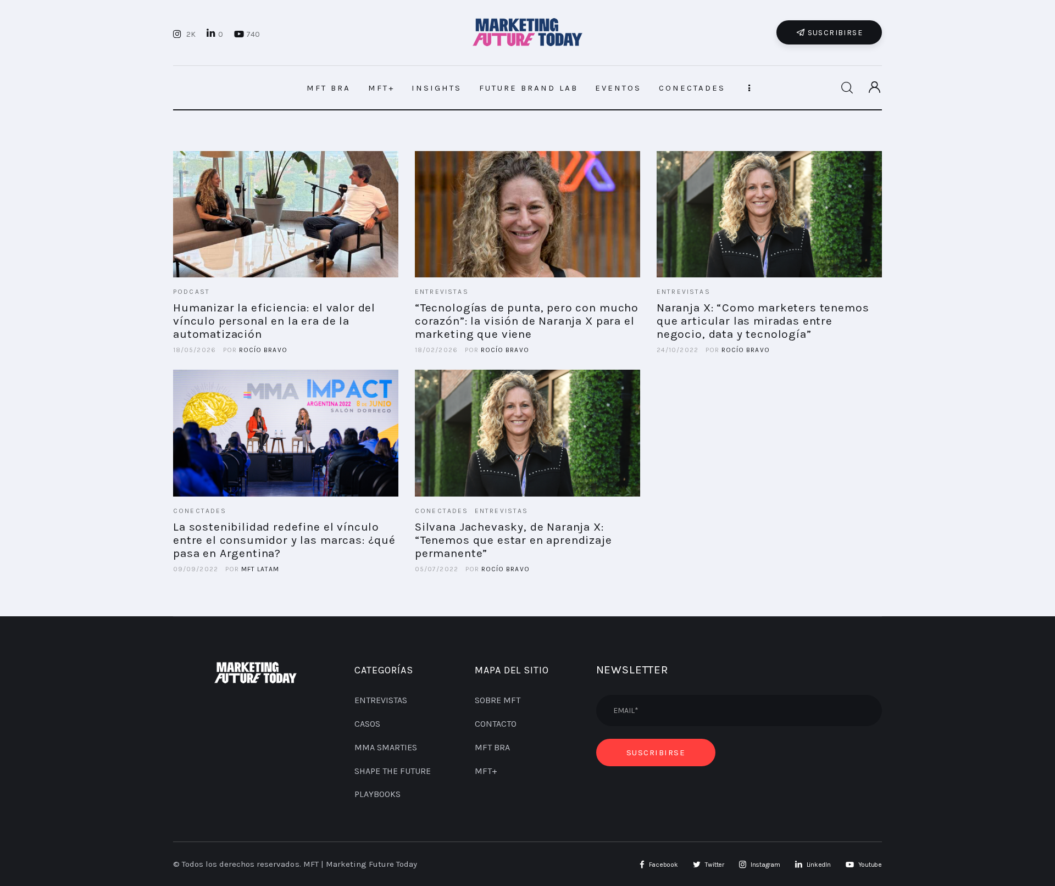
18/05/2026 (194, 350)
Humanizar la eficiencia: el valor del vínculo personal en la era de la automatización (274, 321)
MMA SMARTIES (385, 747)
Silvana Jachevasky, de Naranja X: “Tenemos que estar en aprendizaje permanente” (513, 540)
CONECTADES (200, 511)
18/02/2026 (436, 350)
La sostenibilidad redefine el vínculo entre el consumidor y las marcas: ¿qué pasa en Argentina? (284, 540)
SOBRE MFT (497, 700)
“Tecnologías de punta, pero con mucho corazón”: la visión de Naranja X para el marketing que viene (526, 321)
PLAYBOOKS (377, 794)
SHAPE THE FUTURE (392, 771)
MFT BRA (492, 747)
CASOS (367, 723)
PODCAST (191, 292)
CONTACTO (496, 723)
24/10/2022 (677, 350)
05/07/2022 (436, 569)
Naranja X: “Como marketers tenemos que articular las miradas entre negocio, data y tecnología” (763, 321)
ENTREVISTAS (442, 292)
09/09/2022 (195, 569)
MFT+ (486, 771)
